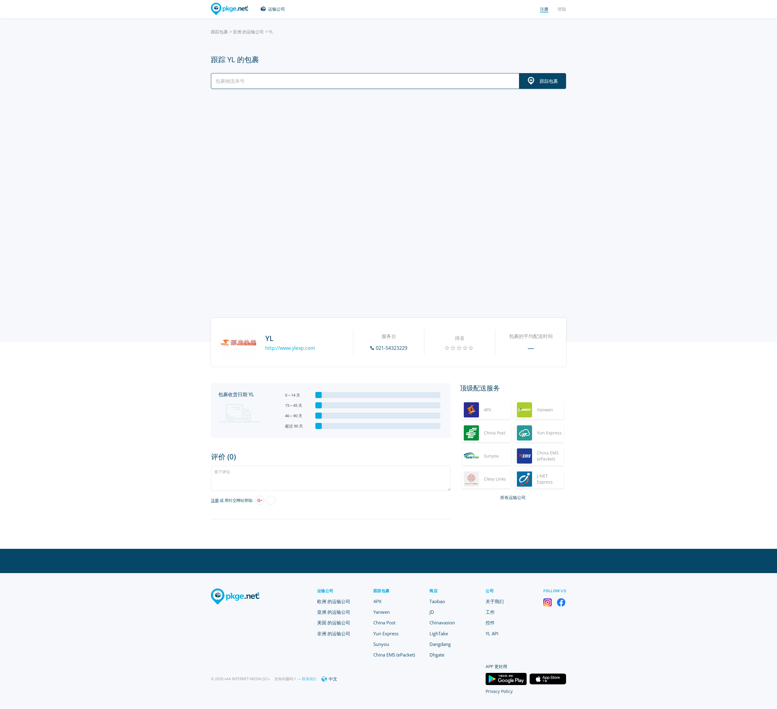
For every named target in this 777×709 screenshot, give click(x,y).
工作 (490, 612)
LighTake (438, 633)
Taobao (437, 601)
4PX (377, 601)
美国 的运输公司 (333, 623)
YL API (492, 633)
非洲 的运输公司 (333, 633)
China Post (384, 623)
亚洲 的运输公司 (248, 32)
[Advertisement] (388, 146)
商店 (433, 590)
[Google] (259, 500)
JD (431, 612)
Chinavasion (442, 623)
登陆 (562, 9)
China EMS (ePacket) (394, 655)
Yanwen (381, 612)
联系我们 (309, 678)
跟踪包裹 (219, 32)
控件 (490, 623)
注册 (215, 500)
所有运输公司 (513, 497)
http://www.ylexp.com (290, 348)
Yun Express (386, 633)
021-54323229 (391, 348)
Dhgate (436, 655)
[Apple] (271, 500)
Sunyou (381, 644)
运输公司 (276, 9)
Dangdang (440, 644)
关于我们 (495, 601)
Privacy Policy (499, 691)
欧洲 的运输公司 (333, 601)
